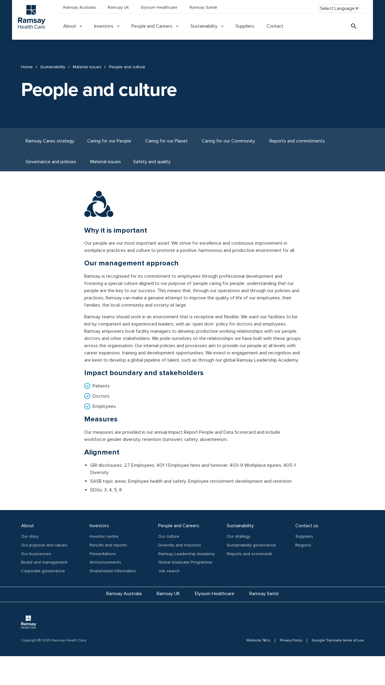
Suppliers (245, 26)
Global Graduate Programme (185, 562)
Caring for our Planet (166, 141)
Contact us (306, 526)
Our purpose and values (44, 545)
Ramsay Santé (203, 7)
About (69, 26)
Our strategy (238, 536)
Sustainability (203, 26)
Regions (303, 545)
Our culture (168, 536)
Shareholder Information (113, 570)
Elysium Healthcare (159, 7)
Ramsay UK (118, 7)
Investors (103, 26)
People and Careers (151, 26)
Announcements (105, 562)
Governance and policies (51, 162)
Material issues (87, 67)
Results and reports (108, 545)
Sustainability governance (251, 545)
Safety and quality (152, 162)
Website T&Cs (258, 640)
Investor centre (104, 536)
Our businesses (36, 553)
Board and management (44, 562)
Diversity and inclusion (179, 545)
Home (27, 67)
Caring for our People (109, 141)
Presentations (103, 553)
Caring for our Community (228, 141)
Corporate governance (43, 570)
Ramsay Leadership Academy (186, 553)
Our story (29, 536)
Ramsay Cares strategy (50, 141)
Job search (169, 570)
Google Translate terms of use (338, 640)
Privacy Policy (291, 640)
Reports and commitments (297, 141)
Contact (274, 26)
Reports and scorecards (250, 553)
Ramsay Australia (79, 7)
